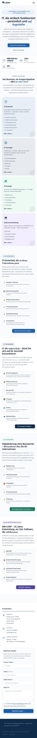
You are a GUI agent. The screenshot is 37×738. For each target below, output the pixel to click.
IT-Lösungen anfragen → (25, 426)
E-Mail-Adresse (8, 679)
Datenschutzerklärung (18, 703)
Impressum (4, 734)
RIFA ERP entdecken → (25, 587)
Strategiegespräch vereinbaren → (22, 509)
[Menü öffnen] (33, 3)
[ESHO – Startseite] (9, 2)
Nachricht (7, 687)
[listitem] (18, 117)
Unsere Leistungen (18, 50)
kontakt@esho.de (12, 632)
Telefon (8, 671)
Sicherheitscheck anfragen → (24, 331)
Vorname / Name (9, 662)
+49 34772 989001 (12, 630)
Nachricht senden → (18, 711)
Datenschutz (12, 734)
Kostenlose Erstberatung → (18, 45)
